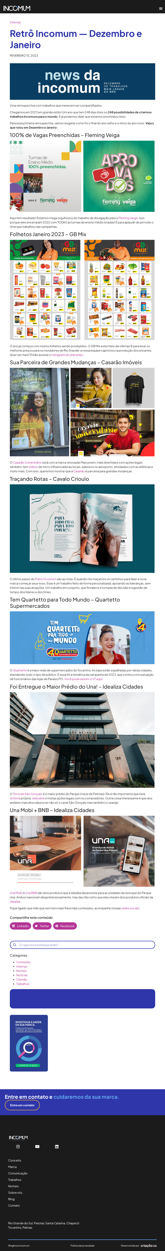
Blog (11, 1199)
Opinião (21, 979)
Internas (15, 22)
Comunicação (18, 1173)
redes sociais (130, 908)
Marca (12, 1167)
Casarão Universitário (27, 462)
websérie (38, 798)
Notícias (22, 975)
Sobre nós (15, 1192)
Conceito (14, 1160)
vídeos (33, 467)
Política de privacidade (82, 1245)
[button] (160, 8)
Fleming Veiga (128, 218)
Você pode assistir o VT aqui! (83, 679)
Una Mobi (16, 893)
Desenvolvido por (130, 1245)
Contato (14, 1205)
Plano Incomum (45, 579)
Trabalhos (22, 984)
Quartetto (20, 670)
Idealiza (15, 901)
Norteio (21, 971)
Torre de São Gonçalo (27, 794)
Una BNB (31, 893)
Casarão (79, 471)
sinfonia (15, 798)
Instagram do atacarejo (67, 355)
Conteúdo (23, 962)
